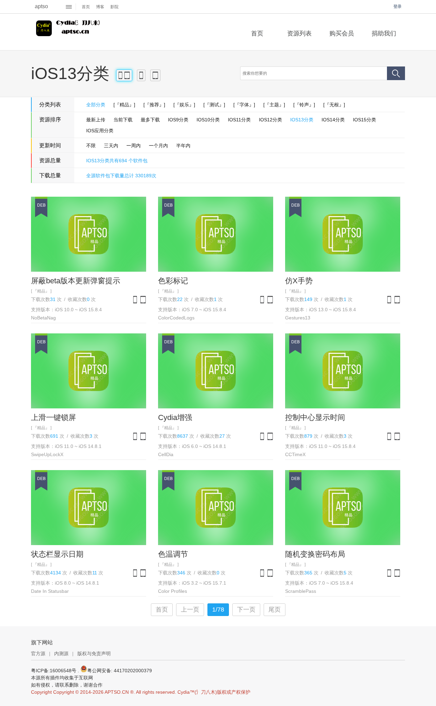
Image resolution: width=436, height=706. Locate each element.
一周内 (133, 145)
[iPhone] (141, 75)
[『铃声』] (304, 104)
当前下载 (123, 119)
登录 (397, 6)
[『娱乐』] (184, 104)
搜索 (396, 73)
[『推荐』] (154, 104)
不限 (91, 145)
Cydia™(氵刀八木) (69, 32)
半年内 (183, 145)
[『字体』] (244, 104)
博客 (100, 6)
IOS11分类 (239, 119)
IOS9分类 (178, 119)
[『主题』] (274, 104)
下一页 (246, 609)
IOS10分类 (208, 119)
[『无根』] (334, 104)
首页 (86, 6)
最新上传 (95, 119)
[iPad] (155, 75)
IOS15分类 (364, 119)
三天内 (111, 145)
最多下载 (150, 119)
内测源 (61, 653)
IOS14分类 (333, 119)
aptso (41, 6)
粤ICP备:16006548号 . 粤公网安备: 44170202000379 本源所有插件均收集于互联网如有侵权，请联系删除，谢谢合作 (91, 678)
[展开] (69, 6)
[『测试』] (214, 104)
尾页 (274, 609)
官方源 (38, 653)
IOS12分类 (270, 119)
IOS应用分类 (99, 130)
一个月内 (158, 145)
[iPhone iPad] (124, 75)
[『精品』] (124, 104)
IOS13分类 (301, 119)
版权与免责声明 (94, 653)
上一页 (190, 609)
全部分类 (95, 104)
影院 (114, 6)
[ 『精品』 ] (41, 291)
